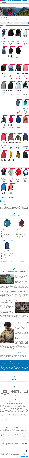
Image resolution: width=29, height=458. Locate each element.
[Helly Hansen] (5, 391)
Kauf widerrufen (3, 438)
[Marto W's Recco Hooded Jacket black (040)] (3, 38)
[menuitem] (22, 2)
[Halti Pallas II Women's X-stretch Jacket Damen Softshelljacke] (18, 85)
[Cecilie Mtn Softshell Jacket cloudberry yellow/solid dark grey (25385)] (1, 160)
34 (22, 63)
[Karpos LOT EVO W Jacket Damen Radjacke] (11, 119)
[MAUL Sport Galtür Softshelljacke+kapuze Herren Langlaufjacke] (11, 154)
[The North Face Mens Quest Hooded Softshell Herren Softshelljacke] (11, 32)
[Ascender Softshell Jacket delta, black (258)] (11, 56)
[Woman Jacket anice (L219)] (10, 193)
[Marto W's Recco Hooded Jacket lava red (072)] (4, 38)
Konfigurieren (17, 456)
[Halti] (14, 391)
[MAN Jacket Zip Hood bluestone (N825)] (11, 91)
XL (9, 49)
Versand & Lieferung (3, 436)
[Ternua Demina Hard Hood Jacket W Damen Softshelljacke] (25, 119)
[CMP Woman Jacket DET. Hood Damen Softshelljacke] (3, 85)
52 (8, 83)
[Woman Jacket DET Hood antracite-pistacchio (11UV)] (28, 73)
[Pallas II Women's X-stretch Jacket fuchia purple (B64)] (19, 91)
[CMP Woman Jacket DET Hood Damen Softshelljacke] (25, 67)
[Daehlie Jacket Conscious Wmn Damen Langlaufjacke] (11, 171)
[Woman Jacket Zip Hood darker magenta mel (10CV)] (12, 142)
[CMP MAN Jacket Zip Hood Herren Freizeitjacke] (18, 137)
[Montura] (14, 394)
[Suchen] (27, 4)
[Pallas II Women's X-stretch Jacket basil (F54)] (16, 91)
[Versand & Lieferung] (18, 443)
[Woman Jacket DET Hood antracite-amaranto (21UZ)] (23, 73)
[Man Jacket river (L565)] (3, 193)
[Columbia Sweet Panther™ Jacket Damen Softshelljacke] (25, 32)
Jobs (8, 435)
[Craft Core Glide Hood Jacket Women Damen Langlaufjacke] (11, 67)
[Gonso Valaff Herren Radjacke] (3, 67)
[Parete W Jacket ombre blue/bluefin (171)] (26, 108)
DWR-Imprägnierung (7, 292)
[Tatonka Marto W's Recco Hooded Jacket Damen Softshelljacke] (3, 32)
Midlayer (26, 328)
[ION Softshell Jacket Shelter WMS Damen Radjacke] (3, 50)
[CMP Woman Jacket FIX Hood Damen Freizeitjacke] (25, 137)
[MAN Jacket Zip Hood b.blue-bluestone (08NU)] (10, 91)
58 (8, 86)
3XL (0, 68)
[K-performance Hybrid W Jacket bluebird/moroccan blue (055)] (4, 125)
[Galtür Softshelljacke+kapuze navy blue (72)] (13, 160)
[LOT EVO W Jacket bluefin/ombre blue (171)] (8, 125)
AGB (15, 435)
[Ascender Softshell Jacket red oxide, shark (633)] (13, 56)
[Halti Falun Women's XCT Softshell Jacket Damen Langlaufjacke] (3, 171)
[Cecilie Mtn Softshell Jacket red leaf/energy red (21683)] (5, 160)
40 (22, 66)
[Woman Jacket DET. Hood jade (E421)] (3, 91)
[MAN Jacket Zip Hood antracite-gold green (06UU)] (8, 91)
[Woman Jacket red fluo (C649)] (11, 193)
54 (8, 84)
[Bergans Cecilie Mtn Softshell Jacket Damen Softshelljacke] (3, 154)
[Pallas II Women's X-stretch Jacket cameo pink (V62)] (17, 91)
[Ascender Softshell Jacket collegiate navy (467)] (10, 56)
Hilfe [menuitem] (27, 0)
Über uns (9, 434)
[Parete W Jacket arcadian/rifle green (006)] (23, 108)
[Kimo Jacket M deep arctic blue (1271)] (19, 73)
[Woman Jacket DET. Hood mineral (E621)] (4, 91)
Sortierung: (20, 27)
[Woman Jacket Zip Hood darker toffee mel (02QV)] (13, 142)
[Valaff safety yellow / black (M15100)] (4, 73)
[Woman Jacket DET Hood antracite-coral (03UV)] (25, 73)
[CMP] (5, 394)
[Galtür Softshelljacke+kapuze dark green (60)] (9, 160)
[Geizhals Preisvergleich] (23, 443)
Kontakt (2, 435)
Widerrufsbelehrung (17, 437)
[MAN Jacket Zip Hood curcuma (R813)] (19, 142)
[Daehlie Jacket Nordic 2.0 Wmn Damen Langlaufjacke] (25, 171)
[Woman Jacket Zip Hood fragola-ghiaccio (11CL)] (6, 142)
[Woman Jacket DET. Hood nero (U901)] (6, 91)
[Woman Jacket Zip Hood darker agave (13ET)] (10, 142)
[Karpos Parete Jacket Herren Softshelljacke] (18, 102)
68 (8, 154)
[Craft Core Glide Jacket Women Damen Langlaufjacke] (18, 32)
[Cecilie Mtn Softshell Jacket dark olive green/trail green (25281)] (3, 160)
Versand (16, 442)
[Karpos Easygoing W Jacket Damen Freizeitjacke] (25, 85)
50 (22, 71)
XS (16, 28)
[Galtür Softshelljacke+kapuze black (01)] (8, 160)
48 (22, 70)
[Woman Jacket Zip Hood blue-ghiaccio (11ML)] (2, 142)
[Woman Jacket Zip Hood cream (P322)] (4, 142)
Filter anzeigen (15, 25)
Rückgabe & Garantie (3, 437)
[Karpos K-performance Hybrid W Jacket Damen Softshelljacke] (3, 119)
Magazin (9, 437)
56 (8, 85)
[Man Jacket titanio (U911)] (4, 193)
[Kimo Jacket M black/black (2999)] (17, 73)
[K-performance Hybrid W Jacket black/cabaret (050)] (3, 125)
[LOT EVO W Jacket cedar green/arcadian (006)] (10, 125)
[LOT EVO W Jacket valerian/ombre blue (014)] (13, 125)
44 (22, 68)
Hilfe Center (2, 434)
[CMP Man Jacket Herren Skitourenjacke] (3, 187)
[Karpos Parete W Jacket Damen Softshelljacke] (25, 102)
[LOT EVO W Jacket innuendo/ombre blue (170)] (11, 125)
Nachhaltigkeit (9, 436)
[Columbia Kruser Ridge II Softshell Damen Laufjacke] (18, 50)
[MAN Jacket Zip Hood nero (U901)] (13, 91)
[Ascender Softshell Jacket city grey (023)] (8, 56)
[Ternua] (24, 391)
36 (22, 64)
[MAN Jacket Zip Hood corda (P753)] (18, 142)
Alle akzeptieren (25, 456)
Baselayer (20, 325)
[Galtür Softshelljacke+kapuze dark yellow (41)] (12, 160)
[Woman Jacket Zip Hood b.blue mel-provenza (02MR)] (9, 142)
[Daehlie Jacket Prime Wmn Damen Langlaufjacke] (18, 171)
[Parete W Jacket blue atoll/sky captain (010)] (24, 108)
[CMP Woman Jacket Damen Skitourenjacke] (11, 187)
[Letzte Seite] (4, 27)
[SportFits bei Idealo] (26, 443)
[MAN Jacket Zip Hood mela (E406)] (20, 142)
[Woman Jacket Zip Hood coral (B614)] (3, 142)
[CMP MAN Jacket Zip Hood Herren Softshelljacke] (11, 85)
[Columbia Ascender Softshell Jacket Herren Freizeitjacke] (11, 50)
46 (0, 35)
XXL (9, 50)
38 (22, 65)
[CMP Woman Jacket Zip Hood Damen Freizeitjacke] (3, 137)
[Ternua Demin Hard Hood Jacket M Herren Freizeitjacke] (18, 119)
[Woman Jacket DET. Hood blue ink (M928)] (2, 91)
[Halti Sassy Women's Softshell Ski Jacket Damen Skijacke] (25, 154)
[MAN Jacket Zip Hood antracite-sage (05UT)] (16, 142)
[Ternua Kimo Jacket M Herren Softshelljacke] (18, 67)
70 (8, 155)
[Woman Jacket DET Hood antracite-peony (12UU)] (26, 73)
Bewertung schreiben (24, 439)
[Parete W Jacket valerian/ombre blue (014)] (27, 108)
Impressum (16, 436)
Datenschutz (16, 434)
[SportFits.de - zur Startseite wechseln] (5, 2)
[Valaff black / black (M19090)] (3, 73)
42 (22, 67)
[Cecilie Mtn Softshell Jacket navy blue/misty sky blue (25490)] (4, 160)
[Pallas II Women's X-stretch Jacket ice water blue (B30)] (20, 91)
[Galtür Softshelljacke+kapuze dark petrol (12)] (11, 160)
